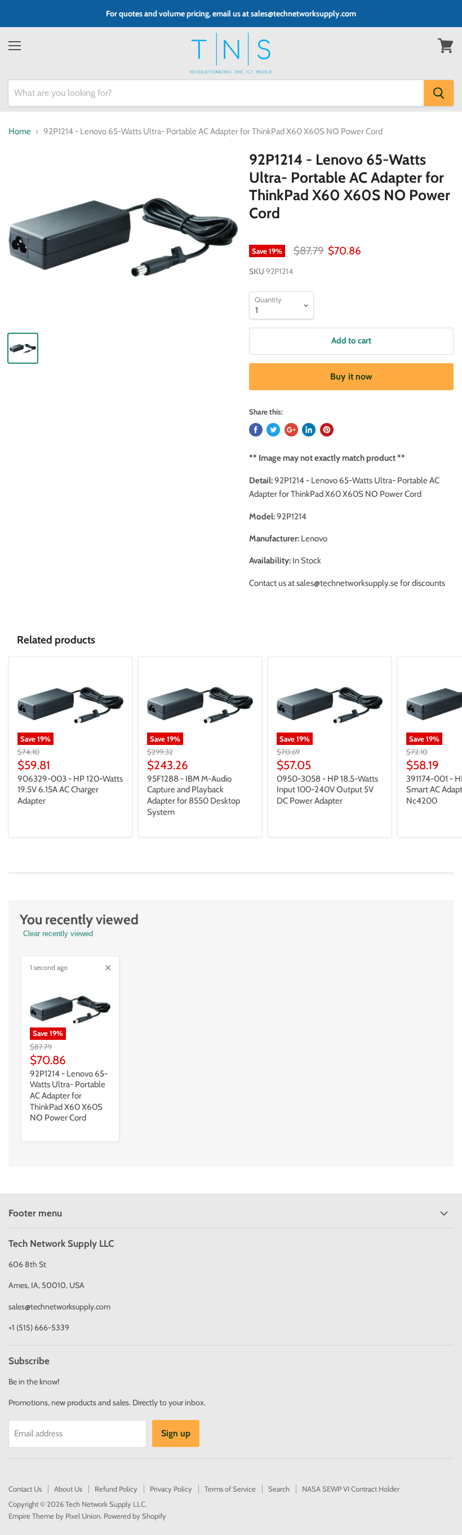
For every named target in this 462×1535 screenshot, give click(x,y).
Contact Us (25, 1488)
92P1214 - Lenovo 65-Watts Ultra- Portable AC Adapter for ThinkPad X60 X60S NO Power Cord (69, 1096)
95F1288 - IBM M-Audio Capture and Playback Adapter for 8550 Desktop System (193, 795)
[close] (108, 967)
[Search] (439, 93)
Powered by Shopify (135, 1515)
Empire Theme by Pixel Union (54, 1515)
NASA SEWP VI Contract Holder (350, 1488)
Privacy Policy (171, 1488)
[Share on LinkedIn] (309, 429)
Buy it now (351, 376)
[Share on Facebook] (256, 429)
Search (279, 1488)
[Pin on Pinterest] (327, 429)
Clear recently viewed (58, 933)
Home (19, 131)
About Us (68, 1488)
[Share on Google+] (291, 429)
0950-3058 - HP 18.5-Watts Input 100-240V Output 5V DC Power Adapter (327, 790)
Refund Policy (116, 1488)
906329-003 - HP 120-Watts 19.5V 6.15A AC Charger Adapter (70, 790)
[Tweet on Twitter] (273, 429)
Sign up (175, 1433)
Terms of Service (230, 1488)
